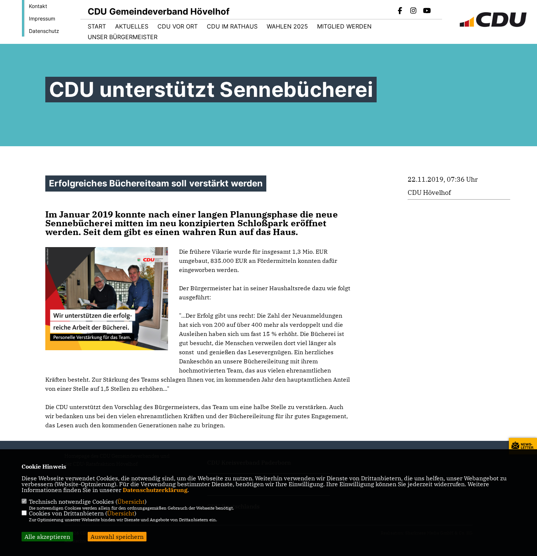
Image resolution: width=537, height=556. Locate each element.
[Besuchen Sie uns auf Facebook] (400, 11)
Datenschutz (44, 31)
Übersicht (131, 501)
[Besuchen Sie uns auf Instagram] (413, 11)
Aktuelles (131, 26)
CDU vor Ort (177, 26)
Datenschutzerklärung (155, 489)
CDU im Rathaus (232, 26)
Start (97, 26)
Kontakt (38, 6)
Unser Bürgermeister (122, 37)
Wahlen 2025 (287, 26)
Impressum (42, 18)
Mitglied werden (344, 26)
